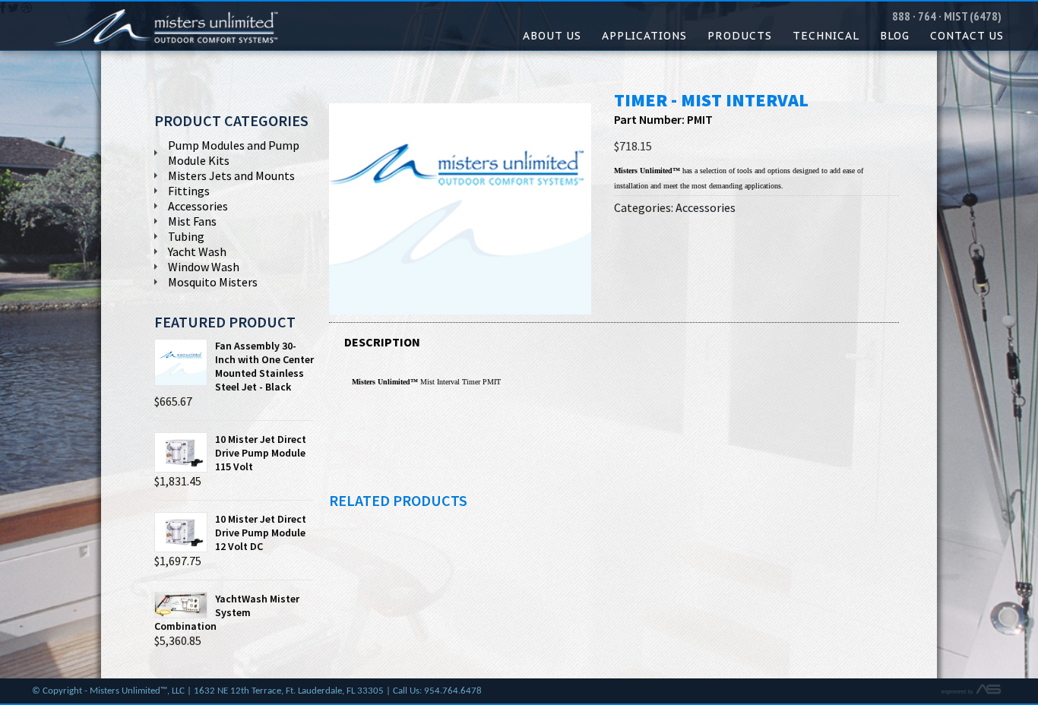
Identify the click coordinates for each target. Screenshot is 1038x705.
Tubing (186, 236)
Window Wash (203, 266)
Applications (644, 36)
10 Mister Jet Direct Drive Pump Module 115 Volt (260, 452)
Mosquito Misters (213, 281)
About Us (552, 36)
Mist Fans (192, 221)
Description (382, 341)
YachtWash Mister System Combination (226, 612)
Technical (826, 36)
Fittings (189, 190)
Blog (895, 36)
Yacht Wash (197, 251)
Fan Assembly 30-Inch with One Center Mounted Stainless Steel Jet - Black (264, 366)
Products (739, 36)
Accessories (706, 207)
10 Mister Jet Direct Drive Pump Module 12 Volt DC (260, 532)
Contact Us (967, 36)
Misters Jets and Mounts (231, 175)
